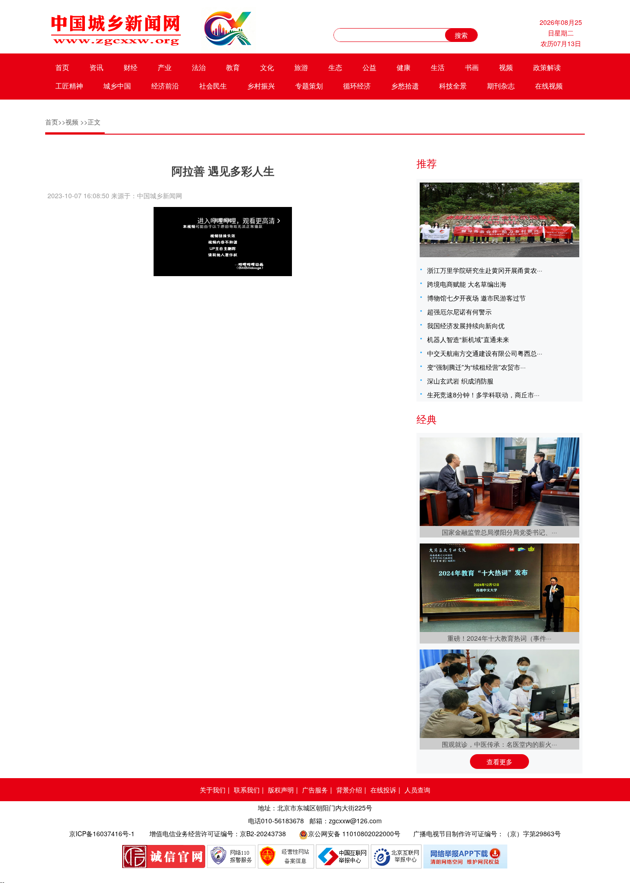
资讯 (96, 67)
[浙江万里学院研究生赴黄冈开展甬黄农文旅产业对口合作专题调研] (499, 219)
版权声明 (281, 789)
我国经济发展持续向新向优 (466, 325)
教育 (233, 67)
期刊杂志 (501, 85)
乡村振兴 (261, 85)
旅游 (301, 67)
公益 (369, 67)
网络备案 (286, 856)
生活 (438, 67)
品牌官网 (163, 856)
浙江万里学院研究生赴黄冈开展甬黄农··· (484, 270)
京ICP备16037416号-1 (102, 833)
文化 (267, 67)
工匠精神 (69, 85)
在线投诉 (383, 789)
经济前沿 (165, 85)
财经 (130, 67)
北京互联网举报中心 (396, 856)
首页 (62, 67)
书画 (472, 67)
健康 (403, 67)
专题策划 (309, 85)
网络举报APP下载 (465, 856)
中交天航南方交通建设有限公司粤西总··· (484, 353)
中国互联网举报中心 (342, 856)
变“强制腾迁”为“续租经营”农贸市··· (476, 367)
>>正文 (90, 121)
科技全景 (453, 85)
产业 (165, 67)
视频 (506, 67)
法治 (199, 67)
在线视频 (549, 85)
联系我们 (247, 789)
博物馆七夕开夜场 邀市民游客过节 (476, 297)
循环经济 (357, 85)
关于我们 (213, 789)
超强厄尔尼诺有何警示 (459, 311)
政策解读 (547, 67)
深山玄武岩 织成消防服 (460, 380)
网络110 (231, 856)
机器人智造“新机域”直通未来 (468, 339)
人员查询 (417, 789)
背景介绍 (349, 789)
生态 (335, 67)
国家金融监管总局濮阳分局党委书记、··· (499, 532)
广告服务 (315, 789)
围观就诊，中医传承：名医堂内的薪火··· (499, 744)
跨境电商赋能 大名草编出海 (466, 284)
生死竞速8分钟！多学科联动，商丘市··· (483, 394)
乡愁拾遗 (405, 85)
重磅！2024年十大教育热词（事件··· (499, 638)
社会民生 (213, 85)
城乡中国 (117, 85)
